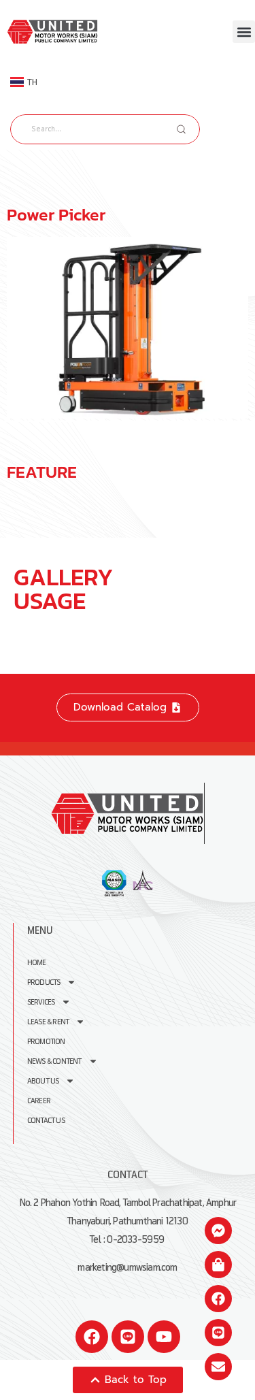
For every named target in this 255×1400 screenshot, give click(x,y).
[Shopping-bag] (218, 1264)
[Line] (128, 1336)
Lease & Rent (48, 1022)
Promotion (46, 1041)
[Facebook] (91, 1336)
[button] (244, 31)
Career (38, 1100)
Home (36, 962)
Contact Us (46, 1120)
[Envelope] (218, 1366)
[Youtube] (164, 1336)
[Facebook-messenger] (218, 1230)
